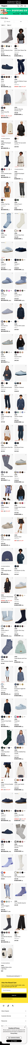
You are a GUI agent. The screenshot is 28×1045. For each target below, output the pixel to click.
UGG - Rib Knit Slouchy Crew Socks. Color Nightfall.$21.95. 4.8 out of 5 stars (7, 42)
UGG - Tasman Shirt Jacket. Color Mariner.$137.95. (20, 317)
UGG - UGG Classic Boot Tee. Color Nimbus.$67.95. (7, 438)
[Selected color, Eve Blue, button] (2, 383)
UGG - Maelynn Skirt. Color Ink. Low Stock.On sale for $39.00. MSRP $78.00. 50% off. (20, 531)
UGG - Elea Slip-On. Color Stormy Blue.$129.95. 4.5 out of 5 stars (7, 317)
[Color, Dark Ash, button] (18, 684)
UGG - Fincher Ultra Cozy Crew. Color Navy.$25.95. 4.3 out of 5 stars (20, 622)
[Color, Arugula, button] (7, 932)
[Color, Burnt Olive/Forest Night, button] (20, 260)
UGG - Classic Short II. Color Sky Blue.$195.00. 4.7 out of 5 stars (7, 622)
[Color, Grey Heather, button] (20, 872)
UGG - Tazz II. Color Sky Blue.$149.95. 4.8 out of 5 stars (20, 468)
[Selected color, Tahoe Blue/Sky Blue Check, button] (2, 231)
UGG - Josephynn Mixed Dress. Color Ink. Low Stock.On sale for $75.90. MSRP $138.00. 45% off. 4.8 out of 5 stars (7, 591)
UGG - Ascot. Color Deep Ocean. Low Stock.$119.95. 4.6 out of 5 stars (7, 73)
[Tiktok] (8, 1005)
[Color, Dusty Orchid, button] (20, 291)
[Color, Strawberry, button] (22, 503)
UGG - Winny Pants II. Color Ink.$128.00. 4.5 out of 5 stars (20, 195)
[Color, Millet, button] (4, 46)
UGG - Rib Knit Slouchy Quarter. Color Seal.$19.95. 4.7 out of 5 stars (20, 837)
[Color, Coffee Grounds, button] (4, 443)
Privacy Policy (14, 1033)
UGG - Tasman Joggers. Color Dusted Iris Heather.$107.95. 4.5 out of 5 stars (7, 897)
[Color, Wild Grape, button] (18, 352)
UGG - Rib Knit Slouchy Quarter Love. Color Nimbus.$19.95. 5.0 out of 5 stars (20, 103)
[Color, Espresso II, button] (4, 291)
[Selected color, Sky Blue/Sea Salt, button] (2, 352)
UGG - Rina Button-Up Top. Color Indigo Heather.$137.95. (20, 561)
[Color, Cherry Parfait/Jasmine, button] (18, 717)
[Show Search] (18, 6)
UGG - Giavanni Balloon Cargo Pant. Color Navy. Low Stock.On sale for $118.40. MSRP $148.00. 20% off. (20, 73)
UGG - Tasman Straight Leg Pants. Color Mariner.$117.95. (7, 408)
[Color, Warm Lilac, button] (18, 472)
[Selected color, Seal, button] (15, 842)
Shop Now (18, 3)
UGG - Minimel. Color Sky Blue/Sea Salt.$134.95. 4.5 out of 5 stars (7, 348)
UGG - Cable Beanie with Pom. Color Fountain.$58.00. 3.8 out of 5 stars (20, 651)
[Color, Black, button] (7, 260)
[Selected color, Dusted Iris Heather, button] (2, 503)
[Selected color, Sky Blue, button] (2, 260)
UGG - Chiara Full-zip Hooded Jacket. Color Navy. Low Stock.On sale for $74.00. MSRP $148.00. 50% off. (7, 776)
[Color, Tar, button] (9, 412)
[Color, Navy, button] (9, 748)
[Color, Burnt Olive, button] (18, 748)
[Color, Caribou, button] (7, 291)
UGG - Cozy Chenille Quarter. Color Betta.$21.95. (20, 897)
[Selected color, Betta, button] (2, 872)
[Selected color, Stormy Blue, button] (2, 291)
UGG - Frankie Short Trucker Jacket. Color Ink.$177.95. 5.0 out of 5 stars (20, 500)
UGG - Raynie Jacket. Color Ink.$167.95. (20, 348)
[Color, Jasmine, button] (9, 352)
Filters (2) (8, 21)
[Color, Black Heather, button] (18, 443)
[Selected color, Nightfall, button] (2, 46)
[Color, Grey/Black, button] (9, 46)
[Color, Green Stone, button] (7, 46)
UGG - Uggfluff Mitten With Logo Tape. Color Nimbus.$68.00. (7, 958)
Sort (21, 21)
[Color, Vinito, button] (20, 352)
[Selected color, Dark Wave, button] (2, 108)
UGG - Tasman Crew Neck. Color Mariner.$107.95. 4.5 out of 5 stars (7, 712)
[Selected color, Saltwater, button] (2, 748)
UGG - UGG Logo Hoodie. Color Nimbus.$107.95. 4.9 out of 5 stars (20, 776)
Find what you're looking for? (13, 976)
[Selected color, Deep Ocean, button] (2, 77)
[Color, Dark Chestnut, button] (20, 383)
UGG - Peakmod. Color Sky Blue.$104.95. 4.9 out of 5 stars (20, 712)
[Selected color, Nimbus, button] (15, 231)
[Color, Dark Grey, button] (18, 260)
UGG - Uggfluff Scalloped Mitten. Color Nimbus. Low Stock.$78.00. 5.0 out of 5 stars (7, 134)
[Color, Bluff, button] (18, 77)
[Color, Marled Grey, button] (4, 472)
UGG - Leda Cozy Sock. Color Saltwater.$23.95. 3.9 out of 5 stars (7, 744)
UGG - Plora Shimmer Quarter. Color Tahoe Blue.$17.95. (7, 651)
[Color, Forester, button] (18, 200)
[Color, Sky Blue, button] (7, 169)
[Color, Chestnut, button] (9, 260)
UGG (2, 25)
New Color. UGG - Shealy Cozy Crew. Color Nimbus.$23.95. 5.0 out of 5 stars (20, 226)
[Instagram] (3, 1005)
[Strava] (12, 1005)
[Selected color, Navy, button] (15, 77)
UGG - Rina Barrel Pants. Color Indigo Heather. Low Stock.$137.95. (20, 438)
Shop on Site (16, 13)
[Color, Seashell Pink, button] (9, 169)
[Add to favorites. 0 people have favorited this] (12, 29)
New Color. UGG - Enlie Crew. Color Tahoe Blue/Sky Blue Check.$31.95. (7, 226)
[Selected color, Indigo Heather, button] (15, 443)
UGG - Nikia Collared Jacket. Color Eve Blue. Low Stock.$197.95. (7, 378)
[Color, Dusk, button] (18, 231)
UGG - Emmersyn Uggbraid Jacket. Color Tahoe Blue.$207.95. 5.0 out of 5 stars (20, 681)
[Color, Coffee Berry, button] (4, 169)
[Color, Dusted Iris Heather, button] (22, 412)
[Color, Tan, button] (7, 77)
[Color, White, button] (7, 748)
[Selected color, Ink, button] (15, 46)
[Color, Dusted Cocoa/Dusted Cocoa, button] (20, 811)
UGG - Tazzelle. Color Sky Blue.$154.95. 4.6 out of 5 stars (20, 591)
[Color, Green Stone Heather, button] (18, 412)
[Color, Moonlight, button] (4, 260)
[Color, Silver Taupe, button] (4, 200)
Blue (8, 25)
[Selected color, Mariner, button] (15, 321)
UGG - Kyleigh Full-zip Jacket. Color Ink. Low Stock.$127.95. (20, 134)
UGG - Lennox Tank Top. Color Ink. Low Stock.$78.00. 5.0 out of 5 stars (7, 195)
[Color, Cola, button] (4, 108)
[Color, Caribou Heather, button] (18, 321)
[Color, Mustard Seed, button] (4, 352)
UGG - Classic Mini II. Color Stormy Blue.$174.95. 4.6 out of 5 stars (20, 286)
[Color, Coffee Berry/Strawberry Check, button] (4, 231)
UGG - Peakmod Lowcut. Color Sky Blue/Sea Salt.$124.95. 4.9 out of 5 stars (7, 531)
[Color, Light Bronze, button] (4, 77)
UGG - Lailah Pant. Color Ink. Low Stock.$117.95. (20, 928)
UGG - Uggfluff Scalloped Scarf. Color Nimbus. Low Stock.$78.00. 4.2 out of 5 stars (20, 165)
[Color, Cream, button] (18, 46)
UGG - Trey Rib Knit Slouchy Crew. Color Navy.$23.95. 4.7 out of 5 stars (7, 928)
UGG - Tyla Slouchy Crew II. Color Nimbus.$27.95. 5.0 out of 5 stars (20, 867)
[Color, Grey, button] (4, 626)
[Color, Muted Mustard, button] (7, 321)
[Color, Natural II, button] (18, 503)
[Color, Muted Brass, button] (22, 684)
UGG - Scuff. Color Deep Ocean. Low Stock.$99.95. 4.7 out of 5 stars (7, 837)
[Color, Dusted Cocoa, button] (9, 77)
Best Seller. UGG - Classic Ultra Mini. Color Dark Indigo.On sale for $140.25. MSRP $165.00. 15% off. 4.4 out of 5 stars (20, 807)
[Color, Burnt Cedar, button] (20, 231)
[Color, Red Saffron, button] (4, 872)
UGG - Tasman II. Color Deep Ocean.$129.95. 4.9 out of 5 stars (20, 255)
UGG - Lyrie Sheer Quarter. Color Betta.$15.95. (7, 867)
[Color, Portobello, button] (20, 472)
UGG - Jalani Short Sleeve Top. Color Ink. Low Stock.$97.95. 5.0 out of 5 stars (20, 42)
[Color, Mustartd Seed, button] (22, 595)
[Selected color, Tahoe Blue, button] (2, 657)
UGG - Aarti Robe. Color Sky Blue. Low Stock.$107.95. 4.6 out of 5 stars (7, 681)
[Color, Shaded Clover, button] (22, 291)
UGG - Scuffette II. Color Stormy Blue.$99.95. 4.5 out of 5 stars (7, 286)
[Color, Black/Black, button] (9, 535)
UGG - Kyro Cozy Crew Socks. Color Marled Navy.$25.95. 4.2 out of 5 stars (7, 468)
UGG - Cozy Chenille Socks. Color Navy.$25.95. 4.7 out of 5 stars (7, 165)
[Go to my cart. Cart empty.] (21, 6)
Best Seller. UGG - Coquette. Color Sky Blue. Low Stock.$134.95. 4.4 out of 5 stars (7, 255)
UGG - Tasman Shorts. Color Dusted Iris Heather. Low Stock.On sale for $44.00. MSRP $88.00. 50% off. (7, 500)
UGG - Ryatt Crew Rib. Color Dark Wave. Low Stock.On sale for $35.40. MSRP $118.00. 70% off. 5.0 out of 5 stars (7, 103)
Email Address (6, 990)
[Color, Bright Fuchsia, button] (9, 291)
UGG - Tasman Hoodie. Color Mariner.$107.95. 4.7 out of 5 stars (20, 408)
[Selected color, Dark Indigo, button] (2, 811)
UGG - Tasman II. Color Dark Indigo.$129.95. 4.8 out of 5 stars (7, 807)
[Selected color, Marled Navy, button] (2, 472)
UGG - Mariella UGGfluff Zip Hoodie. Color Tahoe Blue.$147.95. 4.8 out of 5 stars (20, 744)
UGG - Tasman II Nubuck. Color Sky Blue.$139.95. (20, 378)
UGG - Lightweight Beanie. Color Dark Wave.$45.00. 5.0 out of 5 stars (7, 561)
